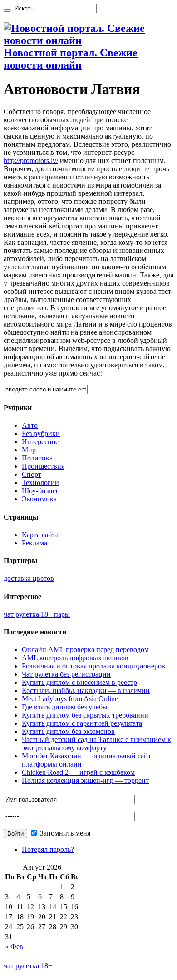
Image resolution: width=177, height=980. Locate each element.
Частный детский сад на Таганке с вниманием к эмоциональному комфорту (96, 744)
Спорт (31, 474)
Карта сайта (40, 535)
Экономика (39, 499)
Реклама (34, 543)
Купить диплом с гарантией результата (82, 723)
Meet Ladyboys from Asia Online (70, 699)
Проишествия (43, 466)
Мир (29, 450)
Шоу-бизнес (40, 491)
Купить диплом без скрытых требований (85, 715)
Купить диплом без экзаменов (68, 731)
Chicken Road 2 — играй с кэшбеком (78, 772)
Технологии (40, 482)
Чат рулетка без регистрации (66, 674)
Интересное (40, 441)
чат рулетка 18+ (28, 966)
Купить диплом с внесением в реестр (79, 682)
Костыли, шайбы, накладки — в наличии (86, 690)
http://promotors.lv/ (31, 160)
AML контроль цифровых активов (75, 658)
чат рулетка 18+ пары (37, 614)
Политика (37, 458)
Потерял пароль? (48, 849)
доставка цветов (29, 578)
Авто (30, 425)
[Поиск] (7, 10)
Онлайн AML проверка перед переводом (85, 649)
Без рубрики (41, 433)
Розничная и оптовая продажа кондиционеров (93, 666)
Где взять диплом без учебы (65, 707)
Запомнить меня (64, 833)
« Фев (14, 946)
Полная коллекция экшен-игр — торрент (85, 780)
